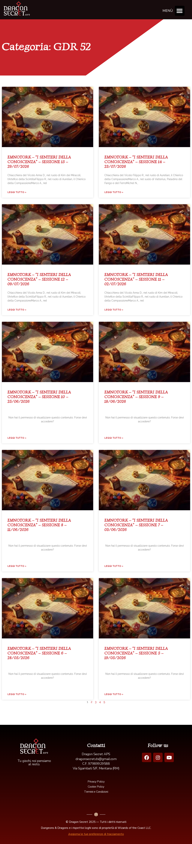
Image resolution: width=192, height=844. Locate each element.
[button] (180, 11)
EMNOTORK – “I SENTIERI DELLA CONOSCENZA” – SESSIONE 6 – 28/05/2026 (39, 653)
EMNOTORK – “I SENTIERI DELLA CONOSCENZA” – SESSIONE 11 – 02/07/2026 (136, 279)
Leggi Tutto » (17, 192)
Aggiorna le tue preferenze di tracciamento (96, 834)
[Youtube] (169, 757)
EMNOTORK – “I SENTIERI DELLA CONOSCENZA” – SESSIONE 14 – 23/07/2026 (136, 162)
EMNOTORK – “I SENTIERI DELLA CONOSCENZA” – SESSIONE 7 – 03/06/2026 (136, 525)
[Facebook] (146, 757)
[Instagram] (158, 757)
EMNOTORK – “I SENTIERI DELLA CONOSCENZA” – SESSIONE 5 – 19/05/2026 (136, 653)
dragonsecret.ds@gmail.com (96, 759)
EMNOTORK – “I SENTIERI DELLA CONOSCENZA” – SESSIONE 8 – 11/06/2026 (39, 525)
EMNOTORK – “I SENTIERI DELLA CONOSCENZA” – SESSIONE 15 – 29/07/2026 (39, 162)
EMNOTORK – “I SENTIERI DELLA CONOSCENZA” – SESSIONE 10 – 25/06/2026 (39, 397)
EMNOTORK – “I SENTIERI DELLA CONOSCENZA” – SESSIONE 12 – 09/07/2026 (39, 279)
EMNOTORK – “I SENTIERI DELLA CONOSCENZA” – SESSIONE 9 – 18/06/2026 (136, 397)
